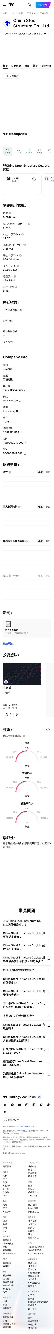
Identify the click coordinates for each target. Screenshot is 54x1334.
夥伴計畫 (32, 1324)
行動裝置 (7, 1262)
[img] (45, 33)
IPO (5, 1231)
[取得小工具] (48, 730)
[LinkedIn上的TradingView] (34, 1105)
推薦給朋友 (8, 1282)
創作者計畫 (8, 1285)
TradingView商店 (36, 1246)
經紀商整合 (33, 1321)
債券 (5, 1182)
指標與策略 (8, 1317)
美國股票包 (33, 1211)
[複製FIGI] (25, 453)
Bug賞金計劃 (34, 1282)
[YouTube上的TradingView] (19, 1105)
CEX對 (6, 1189)
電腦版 (6, 1266)
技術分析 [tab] (46, 65)
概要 (30, 1185)
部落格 (31, 1227)
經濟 (5, 1221)
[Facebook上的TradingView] (12, 1105)
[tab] (40, 472)
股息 (5, 1227)
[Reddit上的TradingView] (5, 1112)
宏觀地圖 (7, 1250)
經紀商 (31, 1189)
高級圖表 (32, 1305)
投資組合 (7, 1240)
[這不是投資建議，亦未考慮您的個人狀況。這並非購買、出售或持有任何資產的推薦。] (24, 735)
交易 (5, 1301)
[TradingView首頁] (11, 5)
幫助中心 (32, 1231)
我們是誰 (32, 1221)
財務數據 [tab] (16, 65)
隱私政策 (32, 1269)
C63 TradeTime (35, 1253)
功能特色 (32, 1166)
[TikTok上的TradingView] (48, 1105)
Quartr (45, 1146)
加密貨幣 (7, 1185)
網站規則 (7, 1288)
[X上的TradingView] (5, 1105)
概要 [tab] (5, 65)
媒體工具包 (33, 1237)
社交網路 (7, 1275)
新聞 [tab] (27, 65)
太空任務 (32, 1224)
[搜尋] (30, 5)
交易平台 (32, 1308)
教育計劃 (32, 1327)
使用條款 (32, 1262)
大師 (5, 1320)
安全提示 (32, 1279)
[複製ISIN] (26, 442)
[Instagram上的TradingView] (27, 1105)
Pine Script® (9, 1253)
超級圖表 (7, 1166)
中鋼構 (7, 687)
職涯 (30, 1234)
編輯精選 (7, 1308)
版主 (5, 1292)
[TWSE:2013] (6, 682)
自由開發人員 (9, 1324)
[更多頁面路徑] (13, 13)
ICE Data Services (23, 1126)
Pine (5, 1195)
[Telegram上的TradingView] (41, 1105)
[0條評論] (18, 714)
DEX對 (6, 1192)
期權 (5, 1246)
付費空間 (7, 1327)
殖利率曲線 (8, 1243)
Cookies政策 (34, 1272)
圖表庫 (31, 1298)
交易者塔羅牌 (34, 1250)
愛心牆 (6, 1278)
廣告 (30, 1318)
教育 (5, 1304)
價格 (30, 1169)
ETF (5, 1179)
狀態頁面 (32, 1286)
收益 (5, 1224)
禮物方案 (32, 1176)
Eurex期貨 (33, 1208)
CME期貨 (32, 1205)
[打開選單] (4, 5)
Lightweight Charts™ (38, 1302)
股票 (5, 1175)
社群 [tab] (35, 65)
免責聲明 (32, 1266)
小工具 (31, 1295)
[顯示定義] (9, 213)
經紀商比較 (33, 1192)
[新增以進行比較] (33, 179)
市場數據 (32, 1173)
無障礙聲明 (33, 1276)
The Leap (33, 1195)
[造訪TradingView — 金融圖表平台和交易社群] (15, 134)
